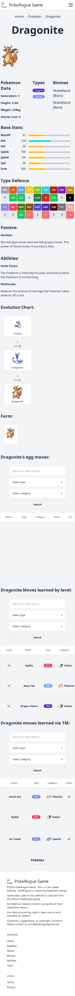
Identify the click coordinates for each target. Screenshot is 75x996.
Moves (10, 950)
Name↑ (9, 517)
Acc (70, 517)
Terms (10, 982)
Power (57, 517)
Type (24, 517)
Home (19, 16)
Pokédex (34, 16)
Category (40, 517)
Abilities (11, 960)
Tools (10, 965)
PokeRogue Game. (25, 887)
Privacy (11, 987)
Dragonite (53, 16)
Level (9, 650)
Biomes (11, 955)
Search (37, 504)
